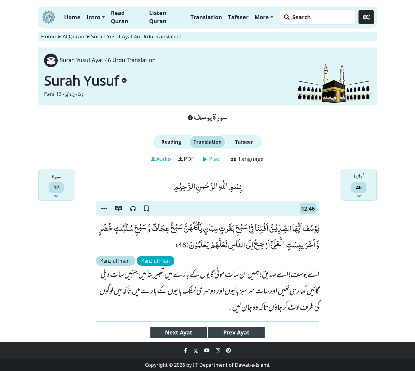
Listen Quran (157, 17)
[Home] (48, 16)
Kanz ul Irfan (155, 260)
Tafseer (238, 17)
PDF (189, 159)
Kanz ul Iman (115, 260)
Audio (163, 159)
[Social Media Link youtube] (207, 350)
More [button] (262, 17)
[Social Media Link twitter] (196, 350)
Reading (171, 141)
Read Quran (119, 17)
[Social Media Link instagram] (218, 350)
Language (250, 159)
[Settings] (366, 17)
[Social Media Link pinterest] (228, 350)
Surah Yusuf (81, 80)
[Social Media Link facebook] (186, 350)
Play (214, 159)
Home (72, 17)
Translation (206, 17)
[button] (104, 208)
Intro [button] (93, 17)
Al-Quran (73, 36)
